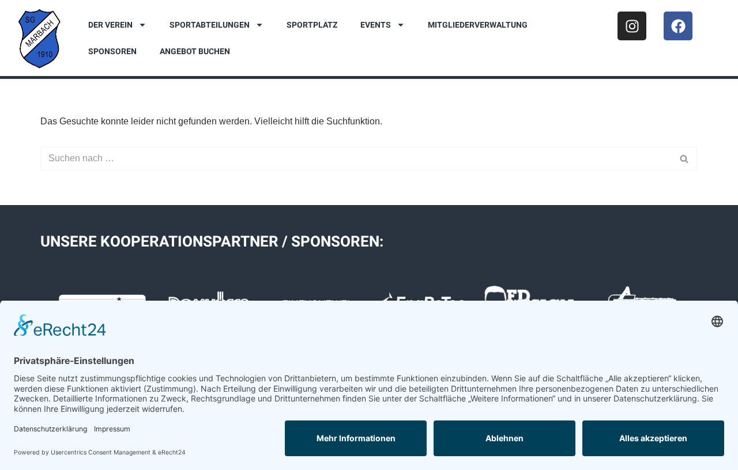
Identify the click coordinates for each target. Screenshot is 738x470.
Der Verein (110, 24)
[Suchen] (685, 158)
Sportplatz (312, 24)
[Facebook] (678, 26)
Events (375, 24)
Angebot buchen (195, 51)
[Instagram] (631, 26)
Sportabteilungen (210, 24)
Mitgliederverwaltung (478, 24)
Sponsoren (112, 51)
